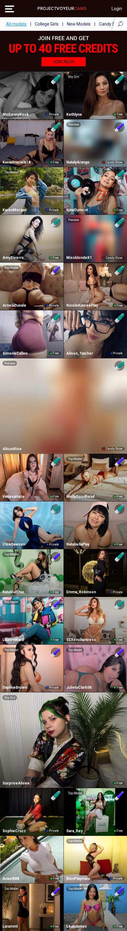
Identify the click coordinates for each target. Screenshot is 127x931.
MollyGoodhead (80, 496)
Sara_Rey (74, 831)
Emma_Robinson (81, 592)
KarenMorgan (14, 210)
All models (16, 24)
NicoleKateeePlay (82, 305)
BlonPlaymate (78, 879)
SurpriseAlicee (16, 783)
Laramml (10, 926)
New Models (79, 24)
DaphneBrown (14, 687)
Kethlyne (74, 114)
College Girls (47, 24)
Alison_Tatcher (79, 353)
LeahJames (76, 926)
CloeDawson (13, 544)
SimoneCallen (14, 353)
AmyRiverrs (13, 258)
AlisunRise (12, 449)
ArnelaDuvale (14, 305)
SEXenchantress (81, 640)
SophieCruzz (14, 831)
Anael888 (10, 879)
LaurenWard (13, 640)
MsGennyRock (15, 114)
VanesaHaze (13, 496)
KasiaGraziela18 (16, 162)
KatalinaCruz (13, 592)
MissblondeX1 (79, 258)
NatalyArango (78, 162)
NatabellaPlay (77, 544)
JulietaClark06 (79, 687)
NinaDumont (77, 210)
